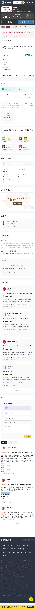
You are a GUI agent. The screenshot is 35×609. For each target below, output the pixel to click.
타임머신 (9, 22)
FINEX (3, 593)
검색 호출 (13, 549)
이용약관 (25, 545)
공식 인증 (3, 552)
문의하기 (10, 545)
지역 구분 (3, 555)
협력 (30, 552)
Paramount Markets (18, 593)
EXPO (9, 552)
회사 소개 (3, 545)
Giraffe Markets (6, 595)
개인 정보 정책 (5, 549)
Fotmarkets (20, 595)
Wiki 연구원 (16, 552)
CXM (13, 595)
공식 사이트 (25, 22)
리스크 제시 (18, 545)
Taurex (9, 593)
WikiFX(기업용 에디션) (24, 549)
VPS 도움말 (24, 552)
